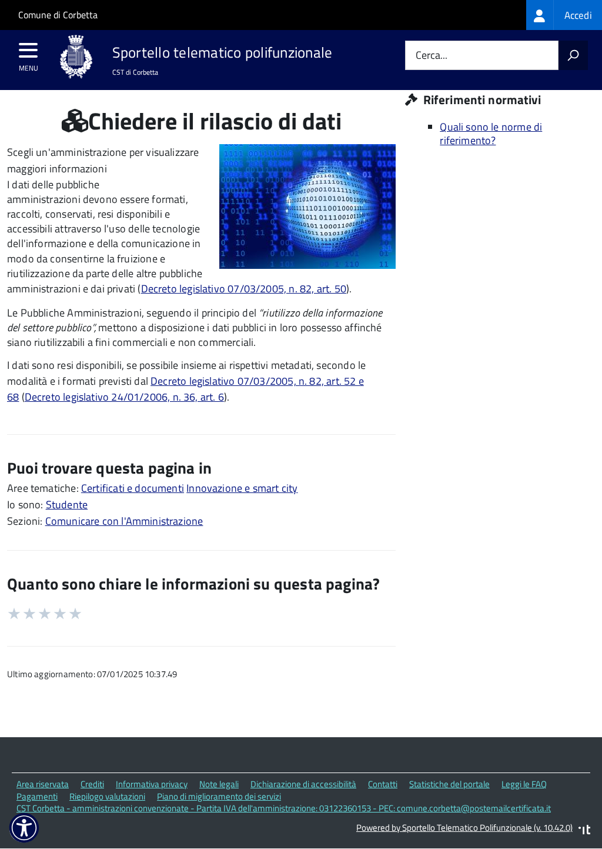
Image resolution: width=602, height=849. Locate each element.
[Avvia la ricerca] (573, 55)
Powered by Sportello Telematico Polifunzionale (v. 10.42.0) (464, 827)
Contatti (382, 784)
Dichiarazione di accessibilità (303, 784)
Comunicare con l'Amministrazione (124, 521)
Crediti (92, 784)
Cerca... (431, 55)
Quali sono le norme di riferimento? (491, 133)
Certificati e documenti (132, 488)
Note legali (219, 784)
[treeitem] (564, 15)
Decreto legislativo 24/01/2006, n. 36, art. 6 (124, 397)
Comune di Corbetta (58, 15)
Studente (67, 504)
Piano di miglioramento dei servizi (219, 796)
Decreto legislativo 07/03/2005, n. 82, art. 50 (243, 289)
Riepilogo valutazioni (107, 796)
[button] (24, 828)
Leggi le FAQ (524, 784)
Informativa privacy (152, 784)
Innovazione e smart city (241, 488)
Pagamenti (37, 796)
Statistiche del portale (449, 784)
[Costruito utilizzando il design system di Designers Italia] (584, 831)
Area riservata (42, 784)
